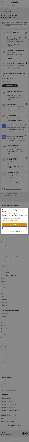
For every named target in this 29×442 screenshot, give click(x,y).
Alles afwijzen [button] (14, 227)
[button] (14, 220)
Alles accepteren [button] (14, 224)
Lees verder (23, 218)
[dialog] (14, 221)
